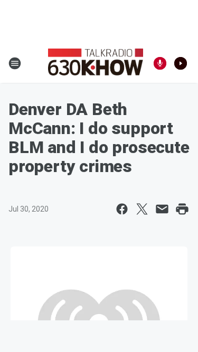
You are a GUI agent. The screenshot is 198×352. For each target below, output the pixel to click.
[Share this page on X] (142, 209)
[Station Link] (95, 63)
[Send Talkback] (160, 63)
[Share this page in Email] (162, 209)
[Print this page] (182, 209)
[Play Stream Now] (180, 63)
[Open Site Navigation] (14, 63)
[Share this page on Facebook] (122, 209)
